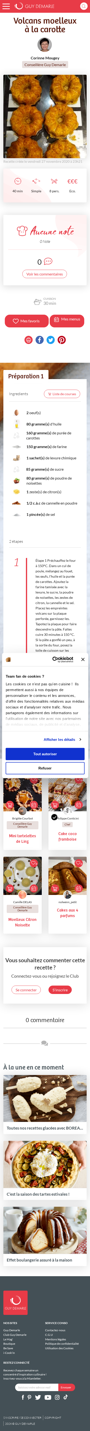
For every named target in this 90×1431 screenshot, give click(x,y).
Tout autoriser (45, 754)
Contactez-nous (55, 1330)
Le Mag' (8, 1339)
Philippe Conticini (67, 818)
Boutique (9, 1343)
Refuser (45, 768)
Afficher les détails (59, 739)
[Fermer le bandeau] (82, 659)
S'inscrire (60, 989)
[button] (6, 6)
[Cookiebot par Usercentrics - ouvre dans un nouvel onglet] (54, 659)
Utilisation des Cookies (59, 1348)
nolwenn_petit (68, 902)
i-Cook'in (9, 1353)
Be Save (8, 1348)
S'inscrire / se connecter (22, 1417)
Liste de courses (64, 394)
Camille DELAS (22, 902)
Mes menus (70, 319)
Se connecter (26, 989)
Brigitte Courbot (22, 818)
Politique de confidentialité (62, 1343)
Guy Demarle (11, 1330)
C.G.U (49, 1335)
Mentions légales (55, 1339)
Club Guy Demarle (14, 1335)
